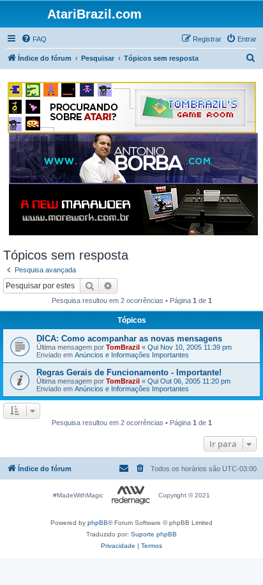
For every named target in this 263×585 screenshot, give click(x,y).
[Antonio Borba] (133, 158)
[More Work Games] (133, 209)
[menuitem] (34, 39)
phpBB (97, 522)
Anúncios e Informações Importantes (132, 355)
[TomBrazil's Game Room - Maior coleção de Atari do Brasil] (132, 107)
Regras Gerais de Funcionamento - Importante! (129, 372)
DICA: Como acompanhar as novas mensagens (129, 338)
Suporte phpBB (154, 534)
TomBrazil (123, 347)
